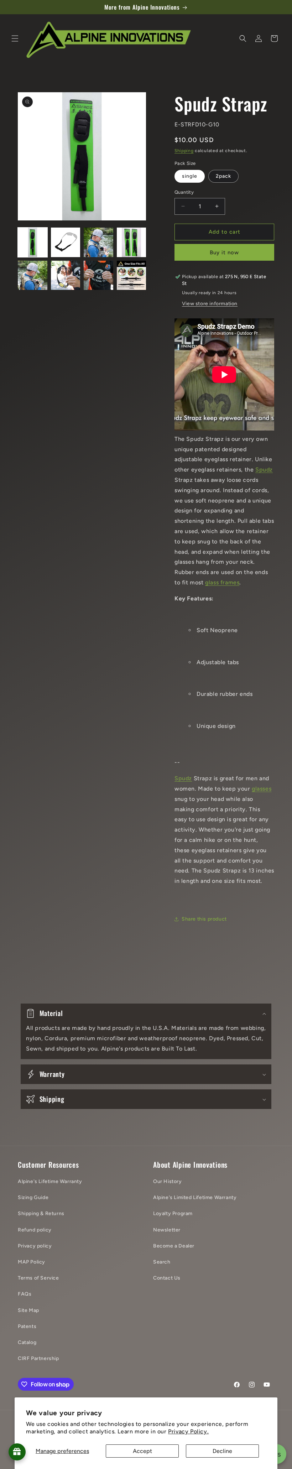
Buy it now (224, 252)
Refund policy (35, 1230)
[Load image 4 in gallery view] (131, 242)
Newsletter (167, 1230)
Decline (222, 1451)
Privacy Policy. (188, 1431)
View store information (210, 304)
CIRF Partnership (38, 1358)
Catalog (27, 1342)
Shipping (184, 150)
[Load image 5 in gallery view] (32, 275)
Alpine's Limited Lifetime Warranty (194, 1197)
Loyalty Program (173, 1213)
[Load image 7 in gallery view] (98, 275)
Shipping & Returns (41, 1213)
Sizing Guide (33, 1197)
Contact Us (167, 1278)
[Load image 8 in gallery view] (131, 275)
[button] (15, 38)
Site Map (28, 1310)
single (189, 176)
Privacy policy (35, 1246)
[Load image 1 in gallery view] (32, 242)
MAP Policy (31, 1262)
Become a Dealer (173, 1246)
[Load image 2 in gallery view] (65, 242)
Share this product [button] (204, 919)
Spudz (264, 469)
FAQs (24, 1294)
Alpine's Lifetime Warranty (50, 1181)
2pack (223, 176)
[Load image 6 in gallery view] (65, 275)
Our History (167, 1181)
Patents (27, 1326)
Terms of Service (38, 1278)
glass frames (222, 582)
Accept (142, 1451)
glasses (261, 788)
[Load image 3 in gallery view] (98, 242)
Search (162, 1262)
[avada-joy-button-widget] (17, 1451)
